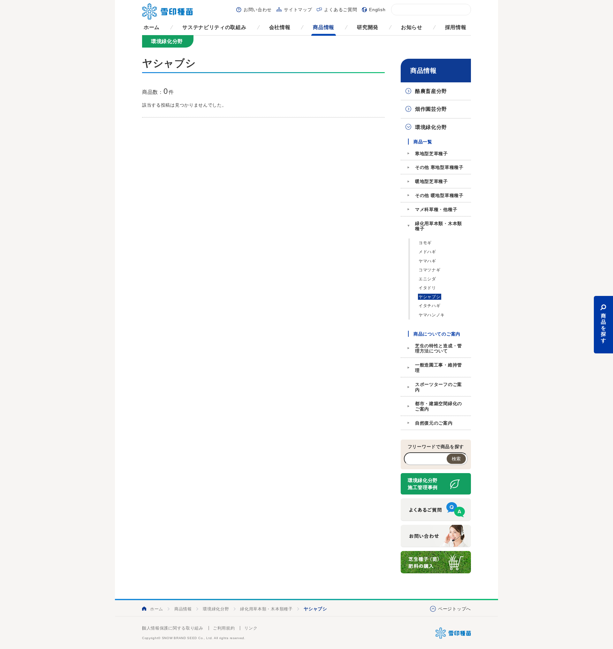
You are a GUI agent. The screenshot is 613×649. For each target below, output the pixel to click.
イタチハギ (430, 305)
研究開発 (367, 27)
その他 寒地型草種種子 (439, 167)
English (377, 9)
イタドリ (427, 287)
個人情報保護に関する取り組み (172, 628)
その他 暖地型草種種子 (439, 195)
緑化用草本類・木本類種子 (438, 226)
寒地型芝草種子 (431, 153)
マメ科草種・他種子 (436, 209)
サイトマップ (298, 9)
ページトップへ (454, 608)
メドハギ (427, 251)
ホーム (152, 27)
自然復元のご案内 (434, 423)
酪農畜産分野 (431, 91)
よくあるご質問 (340, 9)
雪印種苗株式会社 (453, 633)
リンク (250, 628)
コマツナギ (430, 270)
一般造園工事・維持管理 (438, 367)
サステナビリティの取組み (214, 27)
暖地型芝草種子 (431, 181)
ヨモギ (425, 242)
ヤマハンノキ (432, 315)
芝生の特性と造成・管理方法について (438, 348)
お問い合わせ (258, 9)
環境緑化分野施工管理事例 (423, 484)
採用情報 (455, 27)
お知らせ (411, 27)
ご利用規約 (224, 628)
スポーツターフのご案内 (438, 387)
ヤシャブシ (430, 296)
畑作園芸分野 (431, 109)
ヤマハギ (427, 261)
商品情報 (323, 27)
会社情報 (280, 27)
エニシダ (427, 278)
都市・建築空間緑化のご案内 (438, 406)
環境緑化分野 (431, 127)
